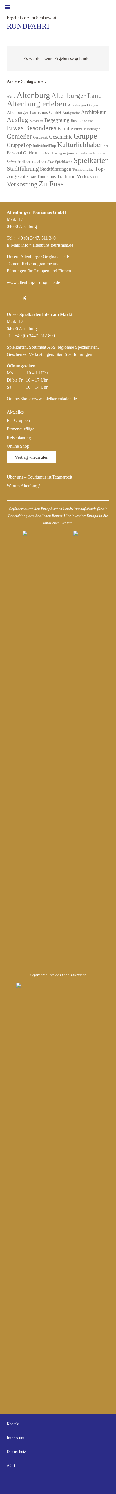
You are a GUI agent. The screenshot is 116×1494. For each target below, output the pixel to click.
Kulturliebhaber (79, 144)
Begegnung (57, 120)
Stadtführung (23, 168)
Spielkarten (91, 160)
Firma (78, 129)
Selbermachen (31, 161)
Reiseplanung (19, 437)
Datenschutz (16, 1452)
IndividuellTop (44, 145)
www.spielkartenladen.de (54, 398)
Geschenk (40, 137)
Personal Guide (20, 152)
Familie (65, 128)
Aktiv (11, 96)
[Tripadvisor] (49, 298)
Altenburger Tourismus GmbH (34, 112)
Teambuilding (83, 169)
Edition (88, 120)
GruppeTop (19, 145)
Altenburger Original (84, 105)
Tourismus (46, 176)
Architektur (93, 112)
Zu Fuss (51, 184)
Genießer (19, 136)
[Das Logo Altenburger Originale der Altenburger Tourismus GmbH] (63, 7)
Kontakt (13, 1424)
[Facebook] (12, 298)
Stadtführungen (55, 169)
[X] (24, 298)
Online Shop (18, 446)
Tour (32, 177)
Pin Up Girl (42, 153)
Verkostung (22, 184)
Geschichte (60, 137)
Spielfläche (63, 162)
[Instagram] (36, 298)
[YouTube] (103, 1481)
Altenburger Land (76, 95)
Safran (11, 162)
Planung (56, 153)
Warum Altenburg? (24, 485)
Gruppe (85, 136)
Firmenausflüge (20, 429)
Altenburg (33, 95)
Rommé (99, 153)
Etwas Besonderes (31, 128)
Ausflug (17, 119)
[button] (7, 7)
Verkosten (87, 176)
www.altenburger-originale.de (33, 282)
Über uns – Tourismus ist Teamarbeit (39, 477)
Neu (106, 145)
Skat (50, 162)
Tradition (66, 176)
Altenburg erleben (37, 103)
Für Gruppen (18, 420)
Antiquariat (71, 113)
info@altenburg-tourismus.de (47, 245)
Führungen (92, 129)
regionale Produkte (77, 153)
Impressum (15, 1438)
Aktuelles (15, 412)
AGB (11, 1465)
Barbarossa (36, 120)
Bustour (77, 121)
